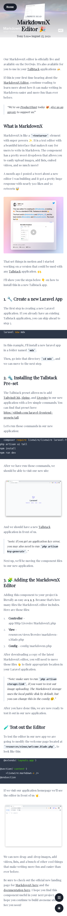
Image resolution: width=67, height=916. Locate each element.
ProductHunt (28, 107)
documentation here (17, 890)
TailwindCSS (12, 397)
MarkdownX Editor (16, 82)
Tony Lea (23, 36)
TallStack (33, 69)
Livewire (42, 397)
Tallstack (15, 271)
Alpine (25, 397)
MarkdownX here (27, 885)
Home (10, 7)
